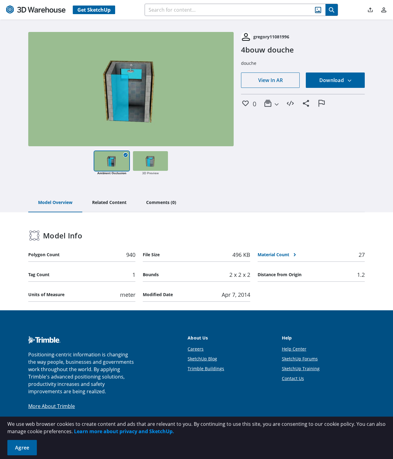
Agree (22, 447)
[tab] (55, 202)
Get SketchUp (94, 9)
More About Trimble (51, 406)
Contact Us (293, 378)
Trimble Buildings (206, 368)
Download (332, 80)
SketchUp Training (301, 368)
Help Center (294, 349)
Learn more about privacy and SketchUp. (124, 431)
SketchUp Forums (300, 359)
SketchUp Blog (202, 359)
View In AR (270, 80)
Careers (196, 349)
